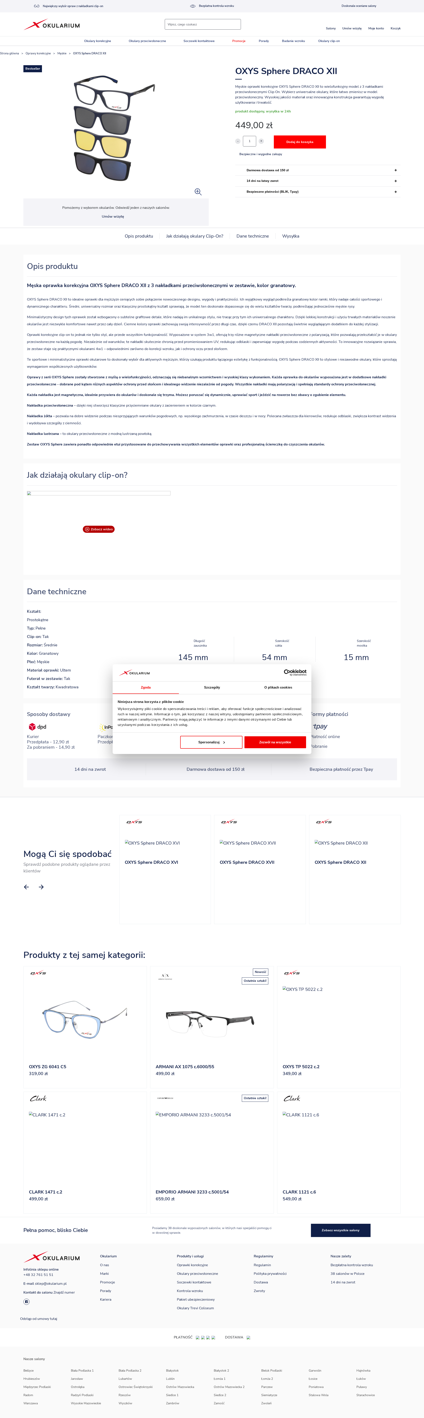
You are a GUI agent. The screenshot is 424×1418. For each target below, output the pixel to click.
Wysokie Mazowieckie (86, 1403)
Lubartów (125, 1379)
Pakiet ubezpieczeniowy (196, 1299)
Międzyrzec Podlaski (37, 1387)
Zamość (219, 1403)
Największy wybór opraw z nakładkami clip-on (73, 6)
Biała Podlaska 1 (82, 1371)
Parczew (267, 1387)
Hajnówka (363, 1371)
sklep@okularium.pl (51, 1283)
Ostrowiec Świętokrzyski (136, 1387)
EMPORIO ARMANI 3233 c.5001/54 (192, 1192)
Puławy (361, 1387)
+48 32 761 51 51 (38, 1274)
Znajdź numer (64, 1292)
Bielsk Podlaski (271, 1371)
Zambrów (172, 1403)
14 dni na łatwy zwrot (262, 181)
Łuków (361, 1379)
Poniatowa (316, 1387)
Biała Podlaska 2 (130, 1371)
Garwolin (315, 1371)
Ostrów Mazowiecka (180, 1387)
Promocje (239, 41)
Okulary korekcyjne (97, 41)
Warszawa (30, 1403)
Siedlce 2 (220, 1395)
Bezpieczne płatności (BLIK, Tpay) (273, 191)
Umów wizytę (113, 216)
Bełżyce (28, 1371)
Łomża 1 (219, 1379)
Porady (264, 41)
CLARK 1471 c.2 (45, 1192)
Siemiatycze (269, 1395)
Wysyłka (290, 236)
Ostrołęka (77, 1387)
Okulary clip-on (329, 41)
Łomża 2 (267, 1379)
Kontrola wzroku (190, 1291)
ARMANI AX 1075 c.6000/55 (185, 1067)
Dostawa (261, 1282)
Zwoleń (266, 1403)
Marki (104, 1273)
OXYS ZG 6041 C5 (47, 1067)
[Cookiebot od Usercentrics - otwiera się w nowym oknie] (287, 672)
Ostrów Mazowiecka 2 (229, 1387)
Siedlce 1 (172, 1395)
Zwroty (259, 1291)
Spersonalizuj (209, 742)
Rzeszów (125, 1395)
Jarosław (77, 1379)
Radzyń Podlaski (82, 1395)
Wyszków (125, 1403)
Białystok (172, 1371)
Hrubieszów (31, 1379)
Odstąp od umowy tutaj (38, 1318)
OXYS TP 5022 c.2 (301, 1067)
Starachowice (365, 1395)
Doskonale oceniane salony (359, 6)
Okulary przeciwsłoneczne (147, 41)
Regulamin (262, 1265)
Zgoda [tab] (146, 687)
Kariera (105, 1299)
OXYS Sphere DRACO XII (340, 862)
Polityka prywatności (270, 1273)
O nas (104, 1265)
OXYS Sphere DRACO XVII (247, 862)
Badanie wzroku (293, 41)
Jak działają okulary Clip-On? (194, 236)
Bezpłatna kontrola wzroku (216, 6)
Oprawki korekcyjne (192, 1265)
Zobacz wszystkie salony (341, 1230)
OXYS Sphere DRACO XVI (151, 862)
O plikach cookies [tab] (278, 687)
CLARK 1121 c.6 (299, 1192)
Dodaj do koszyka (299, 142)
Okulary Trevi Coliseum (195, 1308)
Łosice (313, 1379)
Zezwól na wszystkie (275, 742)
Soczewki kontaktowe (199, 41)
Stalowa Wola (318, 1395)
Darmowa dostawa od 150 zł (268, 170)
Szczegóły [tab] (212, 687)
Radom (28, 1395)
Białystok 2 (221, 1371)
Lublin (170, 1379)
